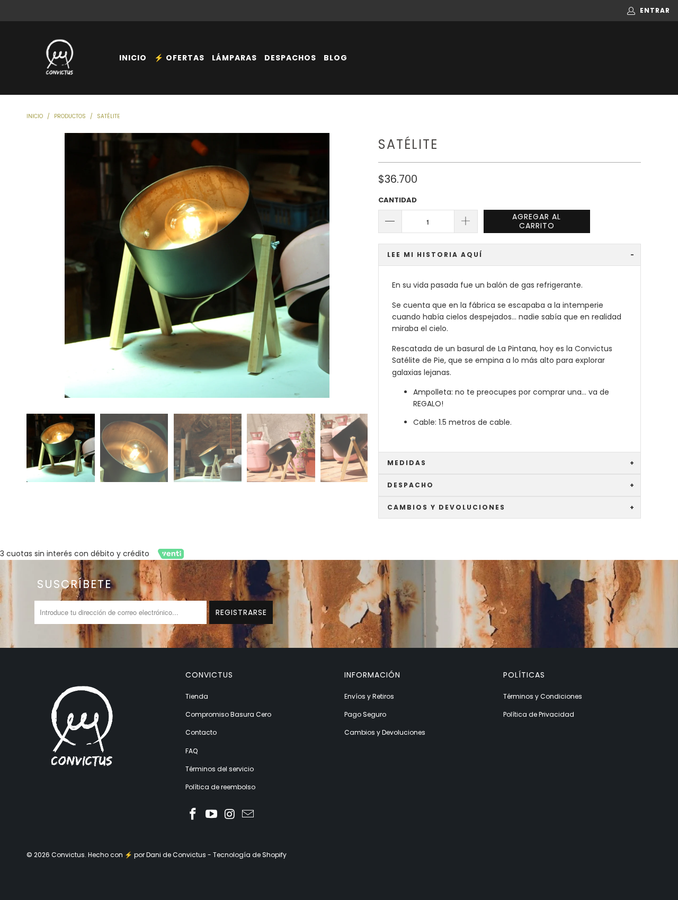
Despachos (290, 57)
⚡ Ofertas (179, 57)
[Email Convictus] (248, 815)
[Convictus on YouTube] (212, 815)
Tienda (196, 696)
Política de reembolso (220, 786)
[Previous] (36, 265)
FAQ (191, 750)
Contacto (201, 732)
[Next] (357, 265)
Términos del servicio (219, 768)
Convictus (68, 854)
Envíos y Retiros (369, 696)
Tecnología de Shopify (250, 854)
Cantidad (397, 200)
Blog (335, 57)
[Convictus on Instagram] (230, 815)
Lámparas (234, 57)
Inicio (133, 57)
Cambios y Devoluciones (384, 732)
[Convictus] (60, 58)
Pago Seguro (365, 714)
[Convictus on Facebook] (193, 815)
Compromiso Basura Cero (228, 714)
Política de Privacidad (538, 714)
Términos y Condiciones (542, 696)
